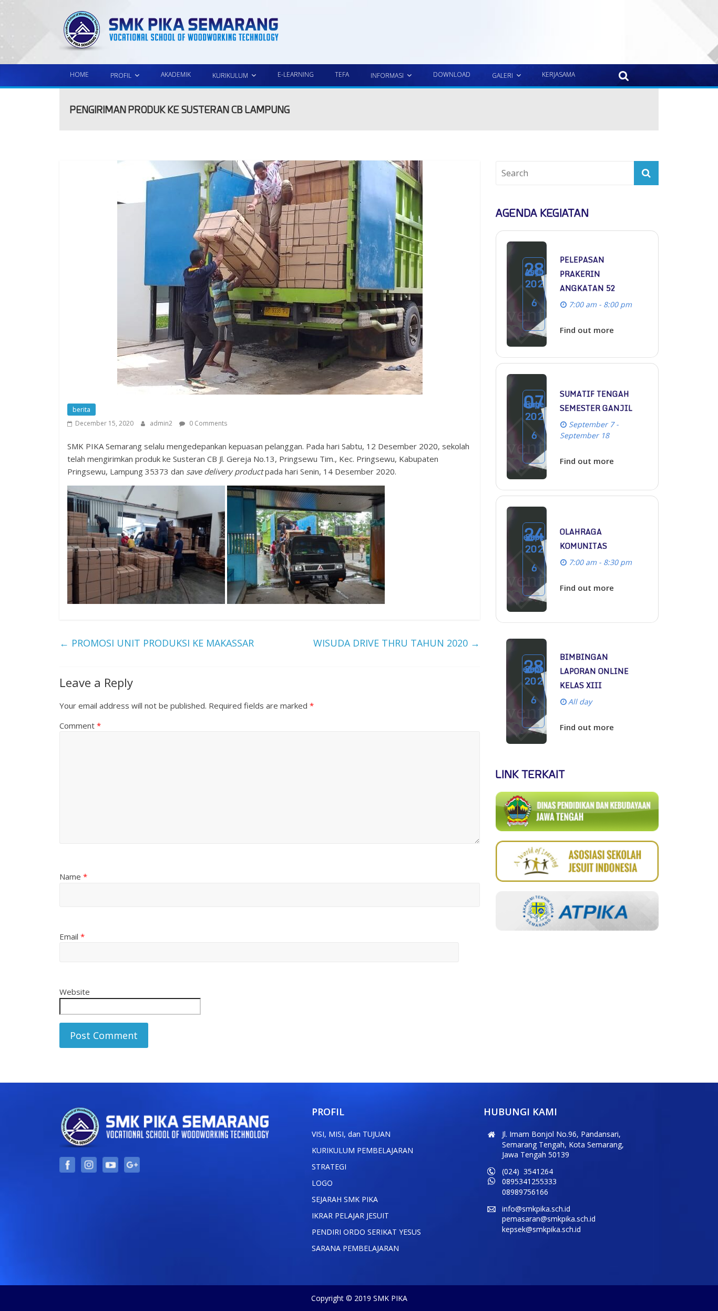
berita (81, 409)
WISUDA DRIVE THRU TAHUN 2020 (396, 643)
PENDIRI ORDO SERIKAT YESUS (366, 1232)
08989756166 (525, 1192)
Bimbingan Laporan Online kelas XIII (594, 671)
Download (451, 74)
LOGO (322, 1183)
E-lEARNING (296, 74)
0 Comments (207, 423)
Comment (80, 725)
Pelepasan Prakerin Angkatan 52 (588, 274)
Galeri (502, 75)
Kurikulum (230, 75)
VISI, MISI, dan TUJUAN (351, 1134)
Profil (120, 75)
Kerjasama (558, 74)
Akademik (176, 74)
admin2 (162, 423)
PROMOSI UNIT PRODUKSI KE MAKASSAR (156, 643)
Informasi (387, 75)
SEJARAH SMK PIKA (345, 1199)
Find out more (587, 330)
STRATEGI (329, 1167)
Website (74, 991)
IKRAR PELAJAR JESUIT (350, 1216)
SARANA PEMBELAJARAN (355, 1248)
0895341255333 (529, 1181)
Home (79, 74)
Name (73, 876)
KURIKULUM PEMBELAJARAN (362, 1150)
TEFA (342, 74)
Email (72, 936)
